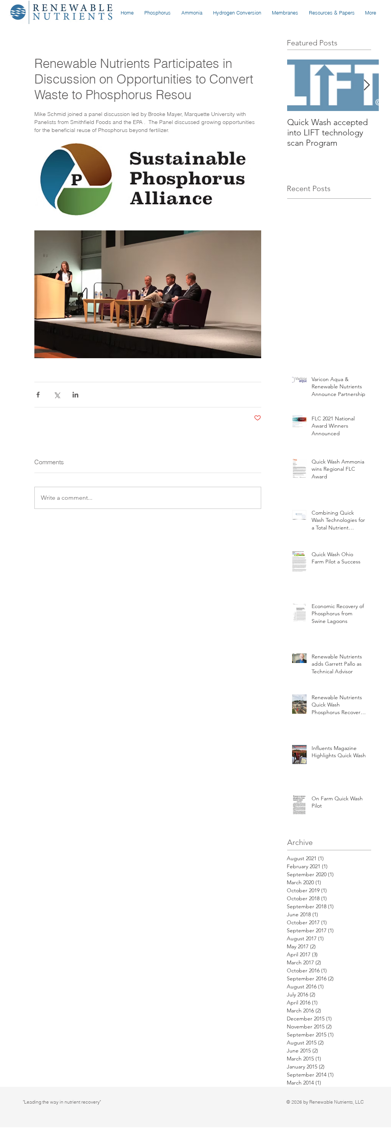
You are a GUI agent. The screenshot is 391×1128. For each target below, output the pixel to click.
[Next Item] (366, 85)
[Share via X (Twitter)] (56, 394)
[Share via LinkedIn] (75, 394)
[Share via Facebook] (38, 394)
